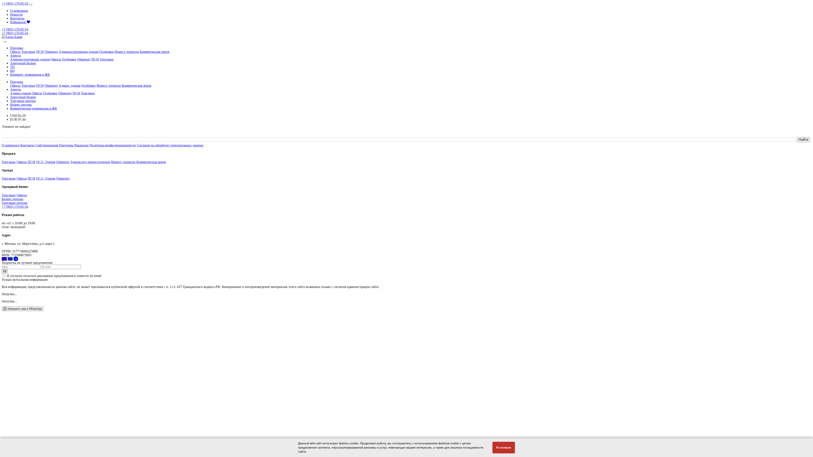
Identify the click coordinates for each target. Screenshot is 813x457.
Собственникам (46, 145)
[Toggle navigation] (30, 4)
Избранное (18, 22)
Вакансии (82, 145)
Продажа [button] (16, 48)
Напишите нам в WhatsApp (24, 308)
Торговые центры (23, 101)
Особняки (106, 52)
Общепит (51, 52)
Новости (16, 14)
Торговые (28, 52)
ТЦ (12, 67)
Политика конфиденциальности (113, 145)
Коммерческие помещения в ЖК (33, 108)
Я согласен (503, 447)
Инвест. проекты (127, 52)
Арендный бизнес (23, 63)
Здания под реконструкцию (90, 162)
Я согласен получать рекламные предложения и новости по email (54, 276)
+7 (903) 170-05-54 (15, 3)
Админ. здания (69, 85)
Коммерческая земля (154, 52)
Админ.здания (20, 93)
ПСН (40, 52)
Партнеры (66, 145)
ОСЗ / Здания (45, 162)
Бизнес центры (21, 104)
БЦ (12, 71)
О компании (19, 10)
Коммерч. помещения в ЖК (30, 74)
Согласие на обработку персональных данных (170, 145)
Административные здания (78, 52)
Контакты (17, 18)
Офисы (15, 52)
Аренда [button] (15, 55)
